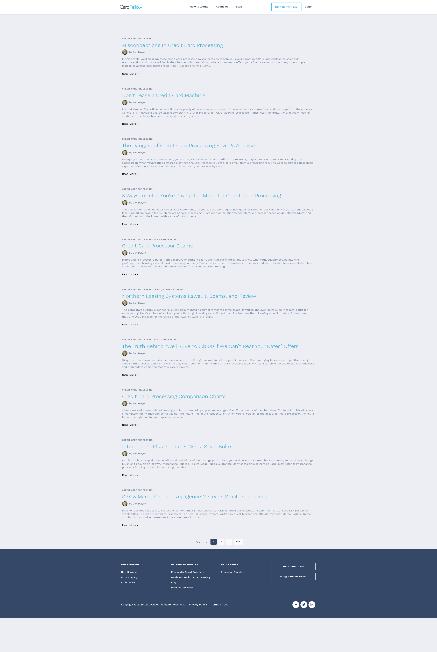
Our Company (129, 577)
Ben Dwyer (139, 52)
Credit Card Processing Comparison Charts (174, 396)
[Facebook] (295, 605)
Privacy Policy (198, 604)
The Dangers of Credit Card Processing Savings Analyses (189, 145)
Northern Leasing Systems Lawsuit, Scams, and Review (189, 296)
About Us (222, 6)
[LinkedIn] (311, 605)
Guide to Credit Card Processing (190, 577)
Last (238, 542)
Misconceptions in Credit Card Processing (172, 45)
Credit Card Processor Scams (157, 246)
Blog (239, 6)
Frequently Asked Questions (187, 572)
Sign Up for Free (286, 7)
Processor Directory (233, 572)
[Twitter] (303, 605)
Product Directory (182, 587)
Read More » (130, 73)
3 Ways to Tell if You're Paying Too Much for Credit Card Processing (201, 196)
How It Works (199, 6)
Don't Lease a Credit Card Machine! (164, 95)
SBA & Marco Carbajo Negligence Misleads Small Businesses (194, 497)
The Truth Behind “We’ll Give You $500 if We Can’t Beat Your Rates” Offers (210, 346)
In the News (128, 582)
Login (308, 6)
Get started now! (293, 566)
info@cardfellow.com (293, 576)
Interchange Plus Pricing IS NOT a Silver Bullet (177, 446)
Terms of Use (219, 604)
